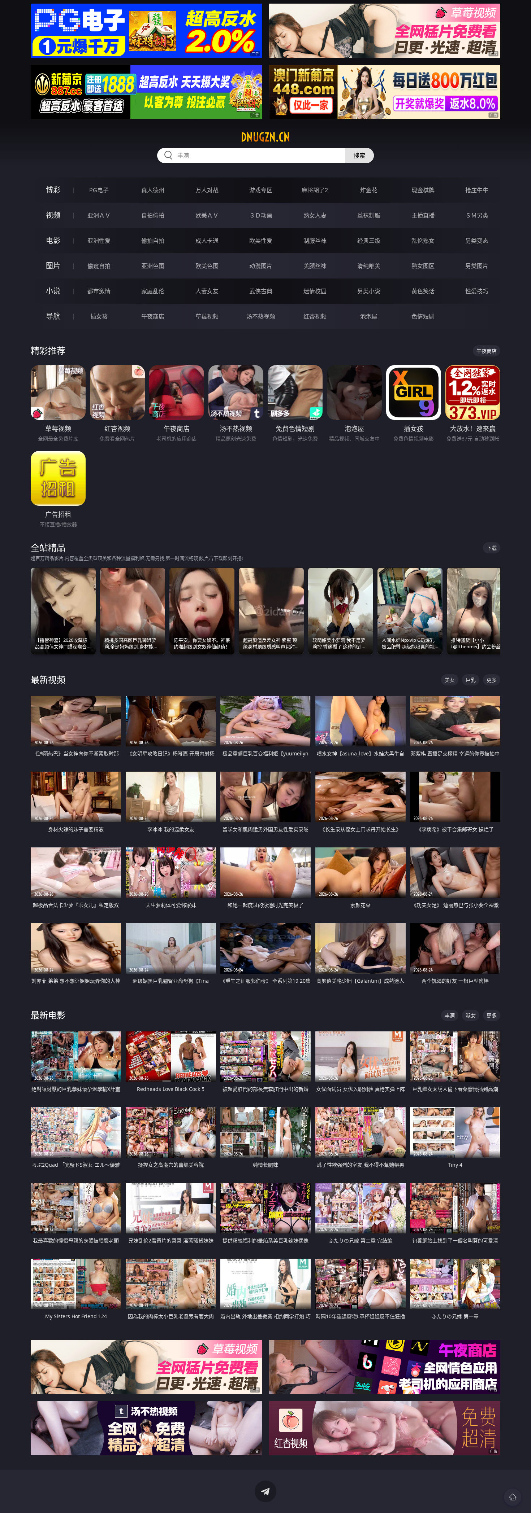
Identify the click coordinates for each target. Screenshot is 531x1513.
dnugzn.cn (265, 137)
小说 (53, 291)
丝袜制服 (368, 215)
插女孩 (99, 316)
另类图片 (476, 266)
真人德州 (152, 190)
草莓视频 (207, 316)
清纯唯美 (368, 266)
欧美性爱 (260, 241)
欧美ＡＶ (207, 215)
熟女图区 (423, 266)
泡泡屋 (368, 316)
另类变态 (476, 241)
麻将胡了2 (315, 190)
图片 (53, 266)
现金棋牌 (423, 190)
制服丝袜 (315, 241)
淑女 (471, 1015)
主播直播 (423, 215)
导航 (53, 316)
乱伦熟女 (423, 241)
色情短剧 (423, 316)
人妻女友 (207, 291)
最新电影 (48, 1015)
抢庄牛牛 (476, 190)
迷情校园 (315, 291)
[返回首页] (512, 1497)
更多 (492, 679)
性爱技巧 (476, 291)
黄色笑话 (423, 291)
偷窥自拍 (99, 266)
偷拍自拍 (152, 241)
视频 (53, 215)
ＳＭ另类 (476, 215)
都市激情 (99, 291)
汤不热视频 (260, 316)
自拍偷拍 (152, 215)
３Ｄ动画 (260, 215)
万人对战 (207, 190)
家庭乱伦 (152, 291)
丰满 (450, 1015)
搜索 (359, 155)
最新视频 (48, 679)
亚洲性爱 (99, 241)
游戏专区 (260, 190)
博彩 (53, 190)
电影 (53, 240)
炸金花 (368, 190)
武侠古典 (260, 291)
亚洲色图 (152, 266)
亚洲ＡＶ (99, 215)
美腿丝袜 (315, 266)
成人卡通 (207, 241)
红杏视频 (315, 316)
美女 (450, 679)
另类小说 (368, 291)
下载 (492, 547)
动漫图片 (260, 266)
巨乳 (471, 679)
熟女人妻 (315, 215)
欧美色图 (207, 266)
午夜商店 (152, 316)
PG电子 (99, 190)
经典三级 (368, 241)
